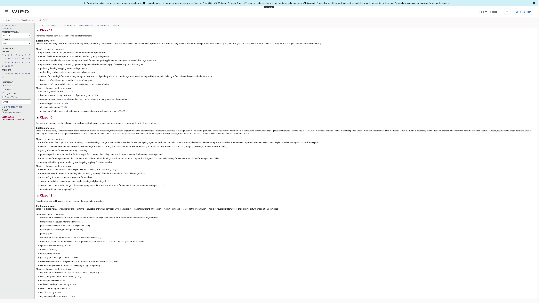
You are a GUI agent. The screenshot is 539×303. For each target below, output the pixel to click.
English (7, 85)
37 (9, 73)
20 (29, 58)
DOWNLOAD (7, 28)
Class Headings (68, 25)
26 (17, 62)
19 (26, 58)
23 (9, 62)
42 (23, 73)
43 (26, 73)
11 (3, 58)
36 (6, 73)
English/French (11, 93)
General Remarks (86, 25)
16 (17, 58)
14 (12, 58)
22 (6, 62)
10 (29, 54)
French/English (11, 97)
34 (12, 66)
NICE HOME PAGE (9, 25)
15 (14, 58)
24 (12, 62)
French (7, 89)
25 (14, 62)
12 (6, 58)
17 (20, 58)
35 (3, 73)
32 (6, 66)
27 (20, 62)
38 (12, 73)
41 (20, 73)
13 (9, 58)
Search (116, 25)
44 (29, 73)
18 (23, 58)
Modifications (103, 25)
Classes (40, 25)
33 (9, 66)
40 (17, 73)
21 (3, 62)
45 (3, 77)
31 (3, 66)
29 (26, 62)
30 (29, 62)
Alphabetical (52, 25)
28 (23, 62)
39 (14, 73)
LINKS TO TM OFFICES (12, 107)
